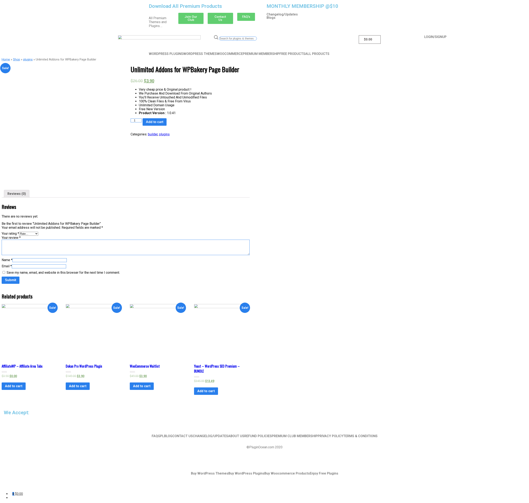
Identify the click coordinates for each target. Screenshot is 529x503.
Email (7, 266)
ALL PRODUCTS (317, 54)
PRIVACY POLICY (330, 436)
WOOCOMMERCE (230, 54)
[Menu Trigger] (33, 486)
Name (7, 260)
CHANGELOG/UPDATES (210, 436)
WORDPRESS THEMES (200, 54)
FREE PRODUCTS (292, 54)
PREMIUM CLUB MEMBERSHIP (295, 436)
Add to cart (154, 122)
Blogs (271, 17)
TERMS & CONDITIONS (360, 436)
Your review (11, 238)
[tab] (16, 194)
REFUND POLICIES (258, 436)
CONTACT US (182, 436)
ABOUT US (236, 436)
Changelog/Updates (282, 14)
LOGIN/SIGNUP (435, 37)
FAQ (155, 436)
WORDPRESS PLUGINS (166, 54)
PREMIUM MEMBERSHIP (261, 54)
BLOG (168, 436)
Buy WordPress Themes (209, 473)
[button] (191, 18)
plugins (28, 59)
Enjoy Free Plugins (324, 473)
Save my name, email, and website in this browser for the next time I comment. (63, 273)
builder (153, 134)
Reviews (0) (16, 194)
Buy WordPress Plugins (246, 473)
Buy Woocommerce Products (287, 473)
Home (6, 59)
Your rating (10, 234)
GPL (161, 436)
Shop (16, 59)
